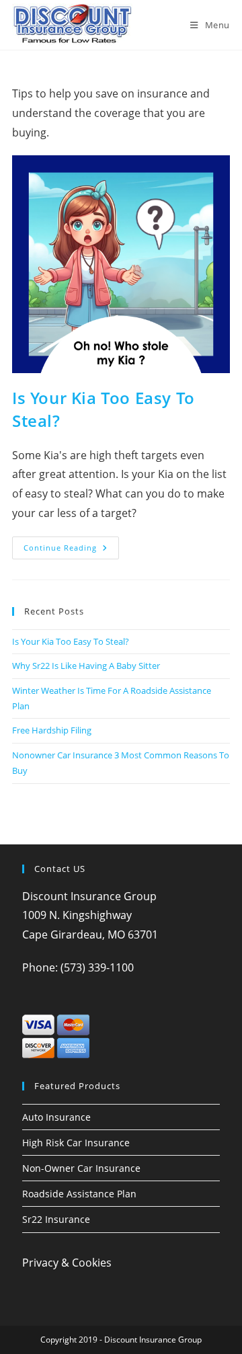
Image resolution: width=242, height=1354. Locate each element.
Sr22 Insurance (56, 1219)
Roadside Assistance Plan (79, 1193)
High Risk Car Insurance (76, 1142)
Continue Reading (71, 550)
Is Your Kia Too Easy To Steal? (70, 641)
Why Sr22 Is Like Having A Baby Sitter (86, 666)
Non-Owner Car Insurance (81, 1168)
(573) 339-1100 (97, 967)
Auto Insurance (56, 1117)
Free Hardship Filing (51, 730)
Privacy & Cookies (67, 1262)
